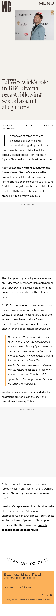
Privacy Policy (8, 601)
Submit (46, 595)
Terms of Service (43, 599)
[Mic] (6, 6)
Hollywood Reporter (33, 167)
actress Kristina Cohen (29, 319)
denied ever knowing (14, 401)
